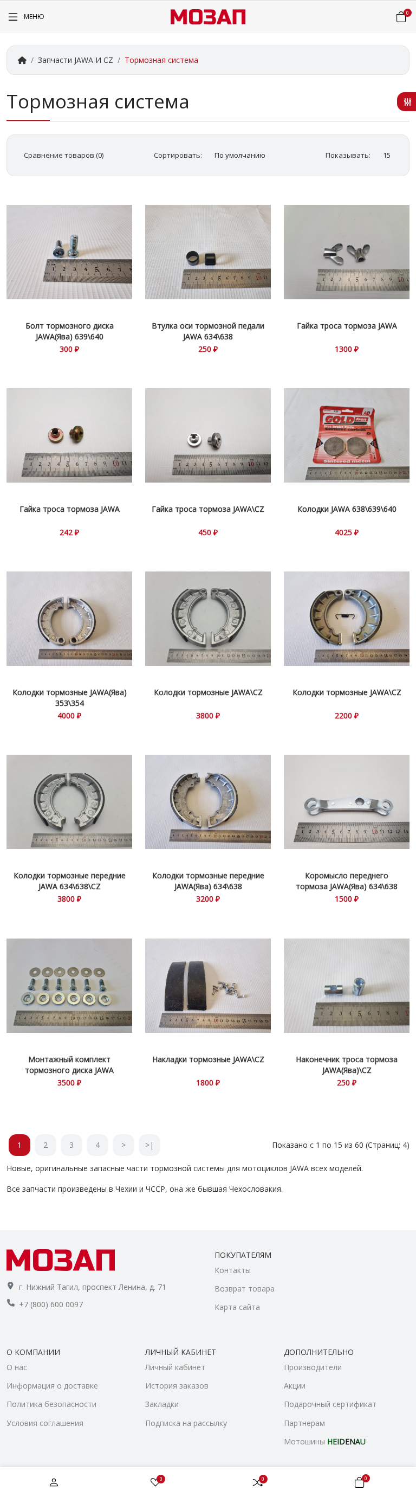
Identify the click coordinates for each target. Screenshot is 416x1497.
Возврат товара (244, 1288)
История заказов (177, 1385)
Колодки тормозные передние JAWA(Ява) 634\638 (208, 880)
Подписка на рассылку (186, 1423)
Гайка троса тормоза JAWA (347, 325)
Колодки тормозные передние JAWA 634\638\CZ (70, 880)
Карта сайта (237, 1307)
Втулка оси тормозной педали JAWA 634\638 (208, 331)
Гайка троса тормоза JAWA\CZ (208, 509)
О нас (16, 1367)
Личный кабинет (175, 1367)
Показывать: (348, 155)
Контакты (232, 1270)
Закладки (162, 1404)
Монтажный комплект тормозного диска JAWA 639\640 (69, 1070)
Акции (295, 1385)
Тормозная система (161, 60)
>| (149, 1145)
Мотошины (325, 1441)
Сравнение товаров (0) (63, 155)
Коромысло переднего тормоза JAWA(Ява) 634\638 (347, 880)
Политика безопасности (51, 1404)
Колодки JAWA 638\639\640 (346, 509)
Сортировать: (178, 155)
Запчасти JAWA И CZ (75, 60)
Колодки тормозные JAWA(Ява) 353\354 (69, 697)
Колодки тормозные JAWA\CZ (208, 692)
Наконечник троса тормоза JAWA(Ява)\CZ (347, 1064)
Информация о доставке (52, 1385)
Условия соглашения (44, 1423)
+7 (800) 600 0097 (51, 1304)
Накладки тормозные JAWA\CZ (208, 1059)
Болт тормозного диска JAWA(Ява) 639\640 (69, 331)
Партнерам (304, 1423)
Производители (313, 1367)
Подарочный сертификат (330, 1404)
